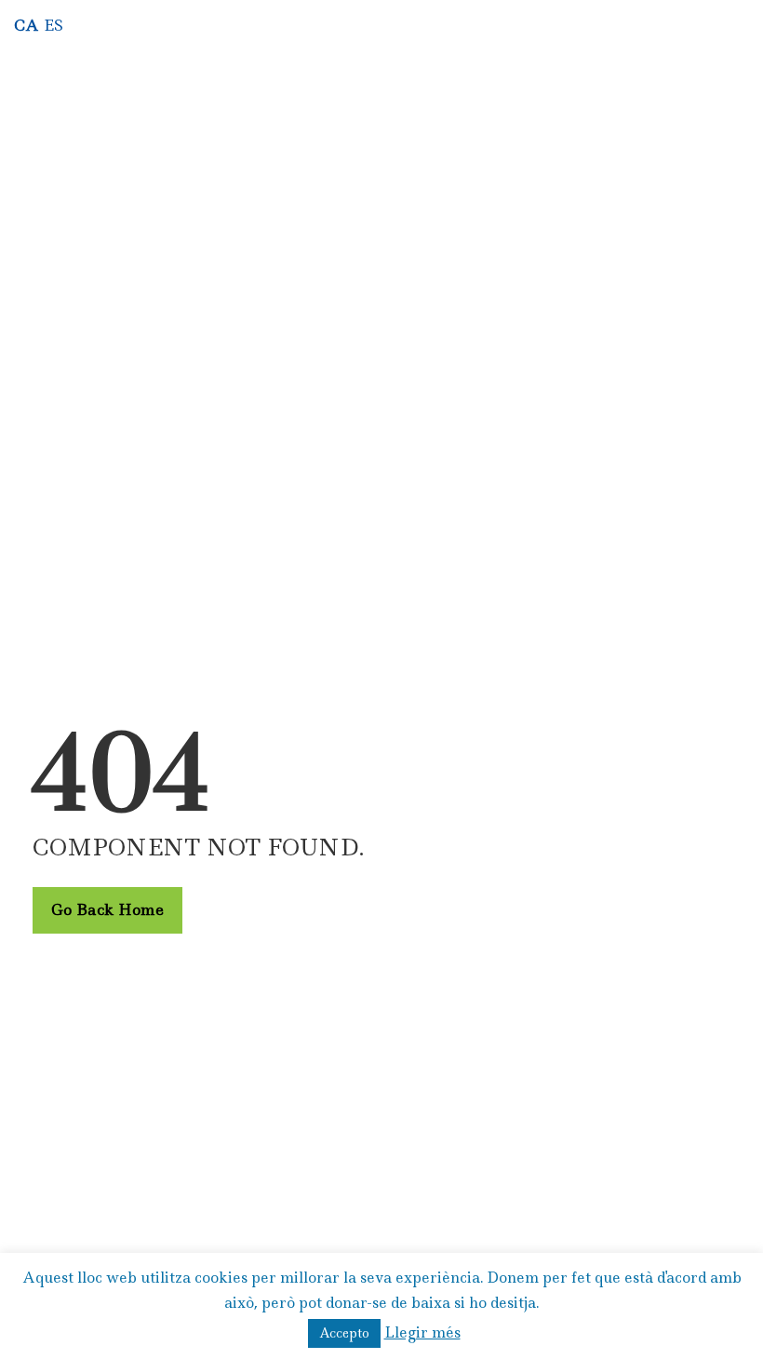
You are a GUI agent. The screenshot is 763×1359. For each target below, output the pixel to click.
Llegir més (422, 1332)
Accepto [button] (344, 1333)
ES (53, 25)
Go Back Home (107, 909)
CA (26, 25)
